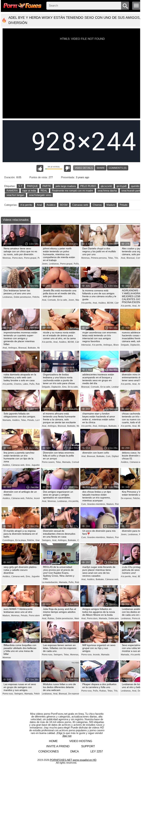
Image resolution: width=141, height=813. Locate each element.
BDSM (64, 204)
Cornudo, (52, 300)
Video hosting (80, 741)
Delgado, (125, 345)
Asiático (50, 204)
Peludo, (31, 420)
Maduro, (110, 504)
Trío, (116, 258)
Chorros (97, 204)
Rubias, (78, 582)
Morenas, (7, 258)
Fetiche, (36, 297)
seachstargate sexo (40, 195)
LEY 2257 (96, 751)
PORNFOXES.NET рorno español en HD (73, 759)
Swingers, (46, 540)
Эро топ (67, 735)
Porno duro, (17, 258)
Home (53, 741)
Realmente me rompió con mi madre (72, 190)
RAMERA (12, 190)
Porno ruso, (47, 654)
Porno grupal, (30, 258)
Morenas (7, 657)
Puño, (76, 264)
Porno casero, (48, 462)
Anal (39, 204)
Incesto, (37, 498)
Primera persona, (99, 258)
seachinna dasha (107, 190)
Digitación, (135, 345)
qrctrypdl (121, 186)
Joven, (45, 264)
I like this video (39, 168)
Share (101, 167)
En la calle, (62, 300)
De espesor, (126, 498)
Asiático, (102, 303)
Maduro (110, 204)
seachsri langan (15, 195)
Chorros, (18, 384)
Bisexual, (131, 258)
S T (20, 186)
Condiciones (48, 751)
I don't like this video (67, 168)
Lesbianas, (54, 264)
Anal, (123, 258)
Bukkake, (32, 348)
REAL (44, 190)
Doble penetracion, (23, 297)
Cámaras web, (18, 465)
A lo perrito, (86, 303)
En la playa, (20, 540)
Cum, (108, 456)
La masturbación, (50, 582)
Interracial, (86, 345)
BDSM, (110, 303)
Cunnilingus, (8, 540)
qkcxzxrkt (106, 186)
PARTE (46, 186)
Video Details (84, 167)
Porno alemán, (36, 615)
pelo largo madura (66, 186)
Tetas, (110, 258)
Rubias (39, 384)
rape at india (29, 190)
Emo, (64, 387)
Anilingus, (13, 348)
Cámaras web (80, 204)
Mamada (105, 654)
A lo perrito (26, 204)
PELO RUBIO (88, 186)
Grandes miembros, (96, 504)
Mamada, (7, 420)
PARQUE (32, 186)
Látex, (26, 384)
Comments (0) (118, 167)
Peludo (123, 204)
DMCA (74, 751)
